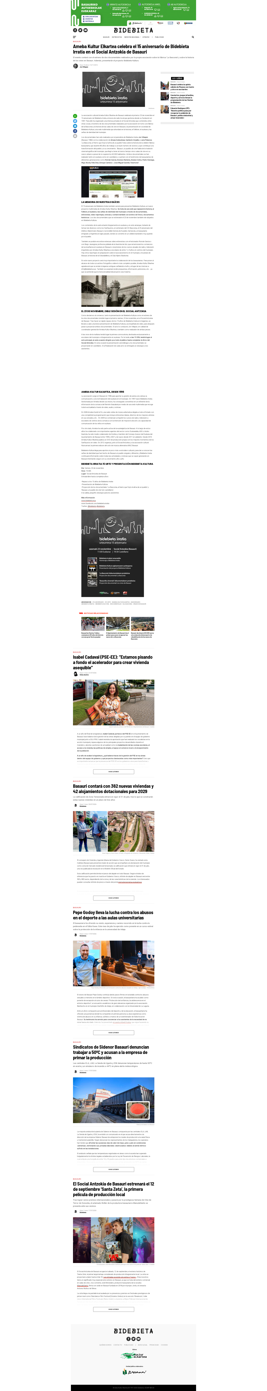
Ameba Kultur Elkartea (121, 602)
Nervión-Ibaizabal (131, 37)
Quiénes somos (105, 1345)
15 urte (108, 602)
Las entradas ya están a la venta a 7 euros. (119, 1277)
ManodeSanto (82, 1286)
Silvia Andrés (84, 675)
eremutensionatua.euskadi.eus (130, 882)
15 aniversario (98, 602)
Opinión (145, 37)
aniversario (136, 602)
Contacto (117, 1345)
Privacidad (154, 1345)
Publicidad (159, 37)
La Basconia (127, 604)
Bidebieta (83, 806)
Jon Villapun (84, 67)
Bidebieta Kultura (102, 604)
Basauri (106, 37)
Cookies (164, 1345)
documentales (116, 604)
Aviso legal (142, 1345)
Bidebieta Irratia (88, 604)
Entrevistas (117, 37)
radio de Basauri (140, 604)
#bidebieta (101, 506)
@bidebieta (92, 506)
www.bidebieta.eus (88, 501)
